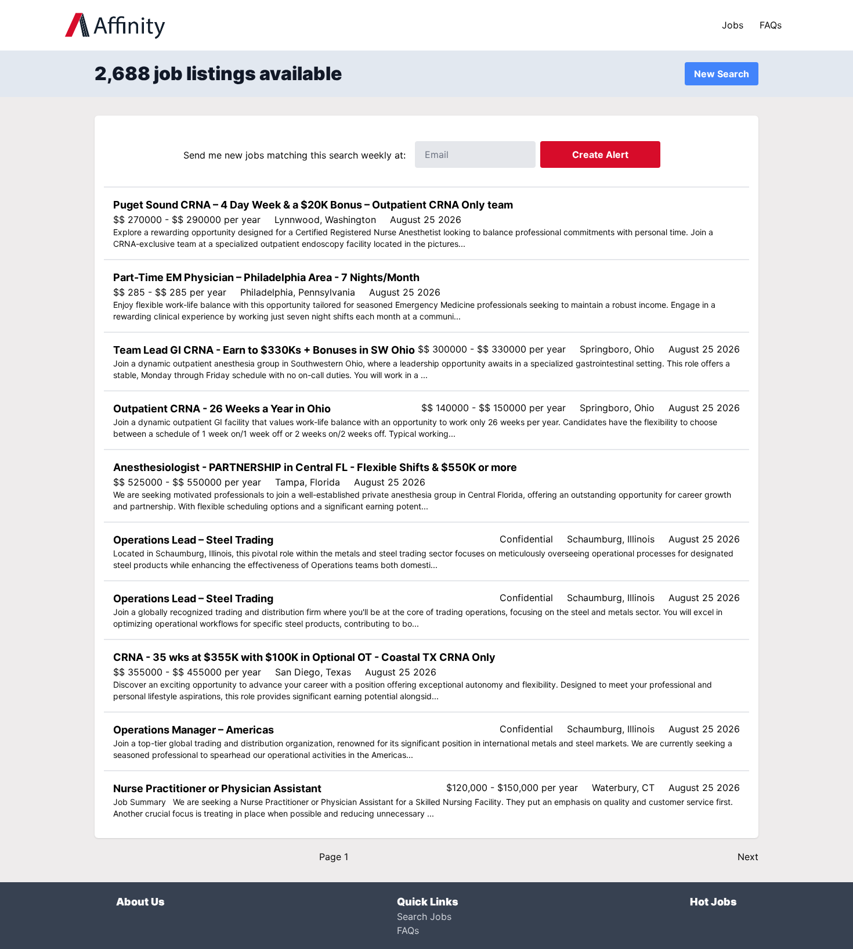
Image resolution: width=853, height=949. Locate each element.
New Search (721, 74)
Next (748, 856)
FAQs (771, 25)
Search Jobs (424, 916)
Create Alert (600, 154)
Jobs (732, 25)
